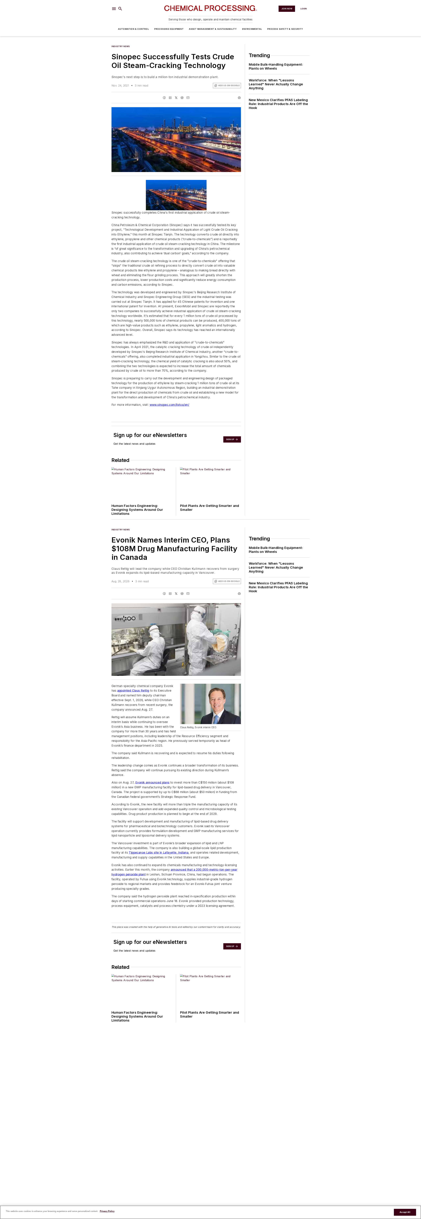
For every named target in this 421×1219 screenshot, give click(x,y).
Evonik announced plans (152, 782)
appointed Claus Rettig (133, 690)
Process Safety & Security (285, 29)
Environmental (252, 29)
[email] (188, 97)
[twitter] (176, 97)
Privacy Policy (107, 1211)
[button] (113, 8)
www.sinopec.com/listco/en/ (169, 404)
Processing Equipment (169, 29)
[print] (239, 97)
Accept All (405, 1212)
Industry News (120, 46)
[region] (210, 1212)
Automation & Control (133, 29)
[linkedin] (170, 97)
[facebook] (164, 97)
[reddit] (182, 97)
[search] (120, 8)
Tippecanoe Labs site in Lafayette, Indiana (158, 852)
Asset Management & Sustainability (213, 29)
